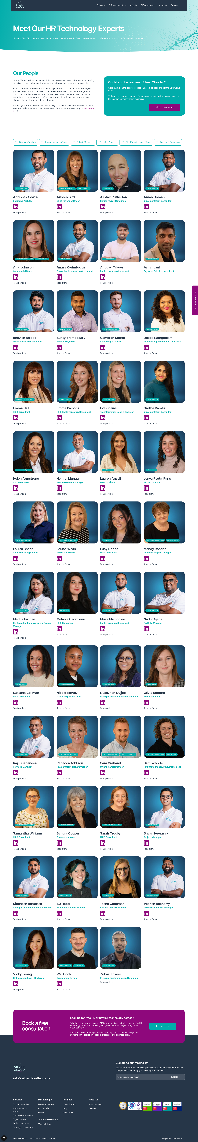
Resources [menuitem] (68, 1113)
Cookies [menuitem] (52, 1139)
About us (163, 5)
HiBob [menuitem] (41, 1113)
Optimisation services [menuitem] (23, 1116)
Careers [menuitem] (92, 1109)
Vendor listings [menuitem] (44, 1124)
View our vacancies (164, 107)
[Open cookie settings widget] (4, 1138)
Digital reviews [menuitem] (19, 1120)
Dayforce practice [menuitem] (46, 1105)
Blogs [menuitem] (65, 1109)
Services (101, 5)
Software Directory (117, 5)
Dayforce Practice (27, 142)
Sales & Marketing (85, 142)
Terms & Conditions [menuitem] (38, 1139)
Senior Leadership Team (56, 142)
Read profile (18, 213)
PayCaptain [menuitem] (43, 1109)
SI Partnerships (147, 5)
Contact (174, 5)
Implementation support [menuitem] (20, 1110)
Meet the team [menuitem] (95, 1105)
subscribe (175, 1077)
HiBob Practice (109, 142)
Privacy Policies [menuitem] (20, 1139)
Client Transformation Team (138, 142)
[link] (101, 5)
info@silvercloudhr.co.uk (31, 1078)
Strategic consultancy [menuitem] (23, 1128)
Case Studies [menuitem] (69, 1105)
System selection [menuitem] (21, 1105)
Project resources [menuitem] (21, 1124)
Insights (133, 5)
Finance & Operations (170, 142)
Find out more (162, 1026)
